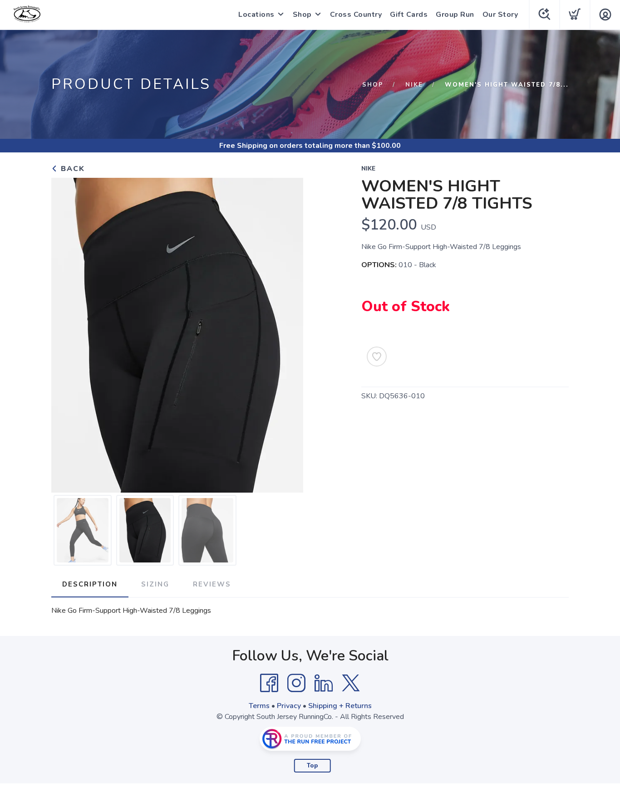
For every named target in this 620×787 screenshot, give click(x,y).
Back (71, 169)
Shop (302, 15)
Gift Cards (409, 15)
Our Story (500, 15)
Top (312, 766)
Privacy (289, 706)
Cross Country (356, 15)
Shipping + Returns (340, 706)
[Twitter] (350, 683)
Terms (259, 706)
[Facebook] (269, 683)
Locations (256, 15)
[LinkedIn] (323, 683)
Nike (414, 85)
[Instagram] (296, 683)
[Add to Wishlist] (377, 357)
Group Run (455, 15)
